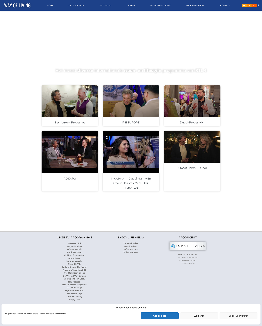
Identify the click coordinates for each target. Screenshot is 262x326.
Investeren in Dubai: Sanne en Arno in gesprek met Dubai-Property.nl (131, 183)
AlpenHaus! (74, 258)
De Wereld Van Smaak (74, 276)
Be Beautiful (74, 243)
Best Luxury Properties (70, 122)
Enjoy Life (74, 299)
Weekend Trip (74, 293)
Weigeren (199, 315)
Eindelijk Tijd (74, 264)
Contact (225, 5)
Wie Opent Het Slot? (74, 279)
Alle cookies (159, 315)
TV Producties (131, 243)
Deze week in (76, 5)
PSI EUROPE (130, 122)
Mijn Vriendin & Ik (74, 290)
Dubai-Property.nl (192, 122)
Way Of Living (17, 5)
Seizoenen (105, 5)
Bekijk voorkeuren (238, 315)
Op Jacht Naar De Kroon (74, 267)
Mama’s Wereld (74, 261)
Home (50, 5)
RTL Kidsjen (74, 282)
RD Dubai (70, 178)
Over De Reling (74, 296)
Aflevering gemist (160, 5)
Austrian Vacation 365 (74, 270)
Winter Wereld (74, 249)
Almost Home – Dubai (192, 168)
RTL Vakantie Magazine (74, 284)
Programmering (195, 5)
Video (131, 5)
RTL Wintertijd (74, 287)
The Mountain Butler (74, 273)
